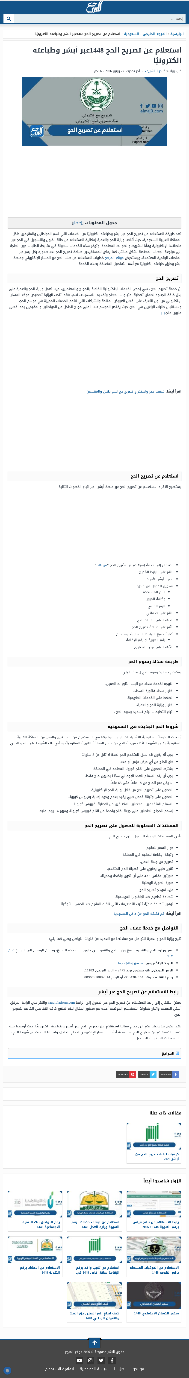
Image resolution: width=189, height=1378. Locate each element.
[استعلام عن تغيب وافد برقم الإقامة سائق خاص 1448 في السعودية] (94, 1250)
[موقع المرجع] (94, 7)
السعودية (131, 34)
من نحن (138, 1368)
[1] (163, 313)
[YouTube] (79, 1360)
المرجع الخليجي (155, 34)
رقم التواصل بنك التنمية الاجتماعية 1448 (41, 1224)
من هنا (102, 565)
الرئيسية (177, 34)
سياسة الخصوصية (94, 1368)
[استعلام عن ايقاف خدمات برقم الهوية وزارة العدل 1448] (94, 1204)
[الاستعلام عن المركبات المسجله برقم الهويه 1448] (154, 1250)
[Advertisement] (94, 182)
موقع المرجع (114, 258)
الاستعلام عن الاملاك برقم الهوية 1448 (40, 1270)
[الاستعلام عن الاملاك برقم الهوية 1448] (35, 1250)
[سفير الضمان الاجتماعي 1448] (154, 1295)
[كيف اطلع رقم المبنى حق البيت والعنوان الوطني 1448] (94, 1295)
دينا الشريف (153, 71)
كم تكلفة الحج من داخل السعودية (139, 913)
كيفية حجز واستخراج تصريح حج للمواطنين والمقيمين (126, 391)
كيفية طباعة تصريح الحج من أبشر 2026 (157, 1156)
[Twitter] (101, 1360)
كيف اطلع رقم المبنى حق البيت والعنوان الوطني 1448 (94, 1316)
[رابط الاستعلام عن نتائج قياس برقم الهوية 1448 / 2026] (154, 1204)
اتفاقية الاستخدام (59, 1368)
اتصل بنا (120, 1368)
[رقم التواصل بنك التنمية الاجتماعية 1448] (35, 1204)
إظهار (77, 222)
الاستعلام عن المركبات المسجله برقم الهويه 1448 (154, 1270)
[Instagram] (90, 1360)
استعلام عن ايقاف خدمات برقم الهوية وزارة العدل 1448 (95, 1224)
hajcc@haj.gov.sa (130, 963)
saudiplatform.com (61, 1002)
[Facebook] (112, 1360)
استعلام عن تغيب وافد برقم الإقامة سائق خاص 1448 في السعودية (97, 1272)
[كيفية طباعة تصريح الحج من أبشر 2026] (154, 1136)
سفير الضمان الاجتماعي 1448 (156, 1313)
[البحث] (9, 18)
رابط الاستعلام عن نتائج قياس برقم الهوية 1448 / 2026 (156, 1224)
